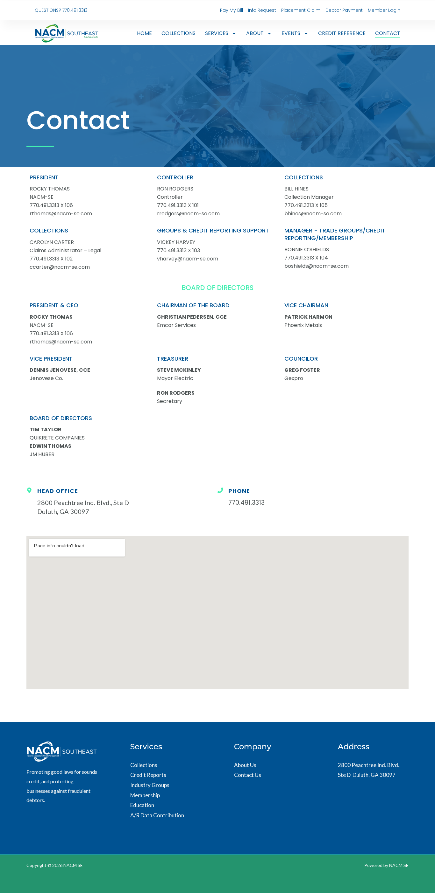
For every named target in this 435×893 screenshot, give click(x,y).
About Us (245, 765)
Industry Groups (149, 785)
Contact (387, 33)
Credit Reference (342, 33)
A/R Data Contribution (157, 815)
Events (291, 33)
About (255, 33)
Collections (178, 33)
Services (216, 33)
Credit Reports (148, 775)
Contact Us (247, 775)
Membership (145, 795)
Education (142, 805)
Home (144, 33)
